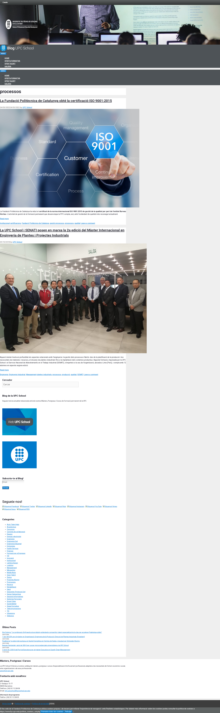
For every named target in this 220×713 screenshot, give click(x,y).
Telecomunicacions (14, 609)
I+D (8, 556)
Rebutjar (68, 711)
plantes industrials (44, 374)
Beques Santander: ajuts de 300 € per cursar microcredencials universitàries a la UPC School (35, 645)
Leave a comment (88, 223)
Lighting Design (12, 563)
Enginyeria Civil (12, 541)
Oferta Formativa (12, 61)
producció (66, 374)
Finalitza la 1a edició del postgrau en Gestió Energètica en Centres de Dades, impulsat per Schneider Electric (41, 641)
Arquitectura (11, 527)
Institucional (5, 223)
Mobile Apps (11, 572)
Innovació (10, 558)
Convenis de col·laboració (16, 532)
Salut (9, 589)
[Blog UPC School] (17, 51)
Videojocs (10, 616)
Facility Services (12, 548)
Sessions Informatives (15, 597)
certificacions (15, 223)
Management (31, 374)
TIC (8, 611)
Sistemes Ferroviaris (14, 599)
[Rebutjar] (73, 712)
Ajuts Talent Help (13, 524)
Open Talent (10, 64)
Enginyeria (4, 374)
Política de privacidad (40, 704)
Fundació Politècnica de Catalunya (35, 223)
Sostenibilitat (11, 604)
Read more (4, 219)
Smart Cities (11, 601)
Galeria (8, 66)
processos (69, 223)
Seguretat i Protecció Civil (16, 592)
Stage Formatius (13, 606)
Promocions (11, 582)
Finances (10, 551)
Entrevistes (11, 546)
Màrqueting (11, 570)
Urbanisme (11, 613)
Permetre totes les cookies (52, 711)
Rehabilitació (11, 587)
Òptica (9, 577)
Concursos (11, 529)
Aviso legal (6, 704)
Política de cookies (22, 704)
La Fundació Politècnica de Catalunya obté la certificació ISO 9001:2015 (56, 101)
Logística (10, 565)
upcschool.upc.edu (6, 671)
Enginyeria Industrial (17, 374)
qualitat (77, 223)
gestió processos (57, 223)
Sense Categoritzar (14, 594)
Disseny (9, 534)
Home (7, 58)
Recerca (10, 584)
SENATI (80, 374)
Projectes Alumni (13, 580)
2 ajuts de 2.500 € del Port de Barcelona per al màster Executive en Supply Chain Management (36, 650)
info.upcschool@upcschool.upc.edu (17, 691)
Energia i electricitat (14, 536)
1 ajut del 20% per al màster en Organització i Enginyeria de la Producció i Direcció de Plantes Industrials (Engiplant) (43, 637)
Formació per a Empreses (16, 553)
